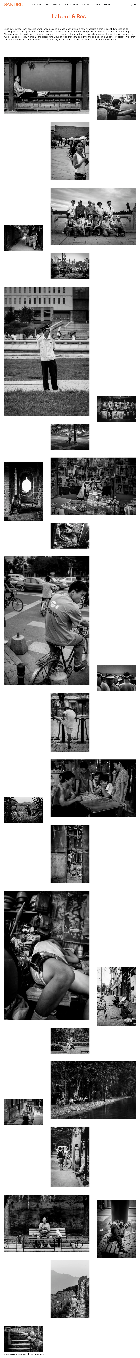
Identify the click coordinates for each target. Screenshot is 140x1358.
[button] (131, 4)
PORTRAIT (86, 4)
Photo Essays (53, 4)
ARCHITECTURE (70, 4)
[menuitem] (37, 4)
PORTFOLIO (37, 4)
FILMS (97, 4)
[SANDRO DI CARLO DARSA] (14, 4)
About (107, 4)
